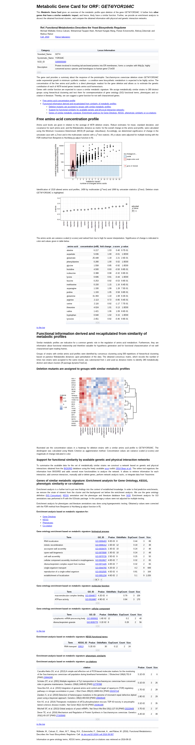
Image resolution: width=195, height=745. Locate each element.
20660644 (100, 698)
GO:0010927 (100, 560)
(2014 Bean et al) (123, 468)
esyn (107, 468)
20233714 (114, 691)
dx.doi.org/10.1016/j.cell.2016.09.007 (97, 734)
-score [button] (116, 246)
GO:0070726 (100, 556)
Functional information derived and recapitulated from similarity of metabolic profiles (79, 104)
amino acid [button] (72, 246)
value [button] (124, 246)
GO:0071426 (100, 564)
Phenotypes (48, 523)
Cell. (44, 37)
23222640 (129, 709)
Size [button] (148, 537)
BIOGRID (68, 468)
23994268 (48, 677)
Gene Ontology (49, 517)
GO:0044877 (90, 595)
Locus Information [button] (106, 50)
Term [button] (69, 537)
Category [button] (45, 50)
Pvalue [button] (111, 537)
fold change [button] (105, 246)
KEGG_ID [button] (82, 643)
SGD (128, 495)
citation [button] (86, 667)
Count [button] (141, 537)
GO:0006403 (100, 541)
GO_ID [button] (101, 537)
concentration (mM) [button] (89, 246)
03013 (80, 646)
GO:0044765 (100, 568)
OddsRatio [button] (121, 537)
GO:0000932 (92, 618)
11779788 (97, 684)
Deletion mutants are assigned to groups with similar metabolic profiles (80, 107)
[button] (38, 72)
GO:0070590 (100, 552)
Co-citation (47, 526)
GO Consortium (53, 495)
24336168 (98, 705)
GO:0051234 (100, 575)
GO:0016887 (90, 599)
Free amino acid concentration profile (59, 101)
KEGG (66, 495)
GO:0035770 (92, 622)
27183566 (60, 715)
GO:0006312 (100, 545)
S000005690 (60, 62)
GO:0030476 (100, 549)
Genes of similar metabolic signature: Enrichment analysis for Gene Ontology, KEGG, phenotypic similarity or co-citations (102, 113)
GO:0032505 (100, 572)
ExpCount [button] (132, 537)
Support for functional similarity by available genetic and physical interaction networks (86, 110)
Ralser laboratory (62, 37)
